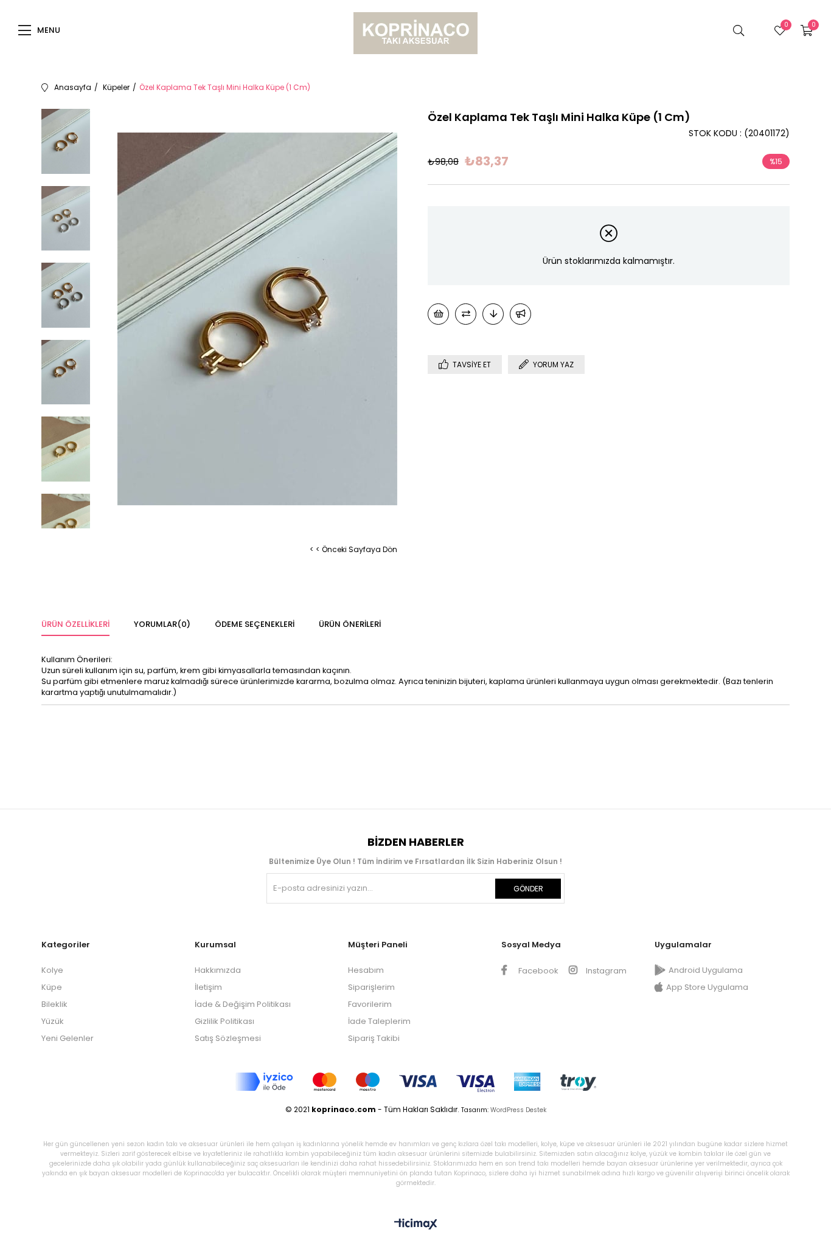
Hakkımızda (218, 970)
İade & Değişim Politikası (243, 1004)
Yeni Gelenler (67, 1038)
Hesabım (366, 970)
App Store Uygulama (707, 987)
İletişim (208, 987)
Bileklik (54, 1004)
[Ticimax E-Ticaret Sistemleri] (415, 1225)
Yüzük (52, 1021)
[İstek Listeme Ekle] (438, 314)
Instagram (605, 971)
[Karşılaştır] (465, 314)
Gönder (528, 888)
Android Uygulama (706, 970)
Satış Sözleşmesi (228, 1038)
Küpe (51, 987)
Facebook (537, 971)
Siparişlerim (371, 987)
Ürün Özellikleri (75, 624)
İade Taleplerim (379, 1021)
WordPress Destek (518, 1110)
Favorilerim (370, 1004)
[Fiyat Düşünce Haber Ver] (493, 314)
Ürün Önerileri (350, 624)
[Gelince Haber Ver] (520, 314)
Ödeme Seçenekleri (254, 624)
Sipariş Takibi (374, 1038)
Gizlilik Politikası (224, 1021)
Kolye (52, 970)
